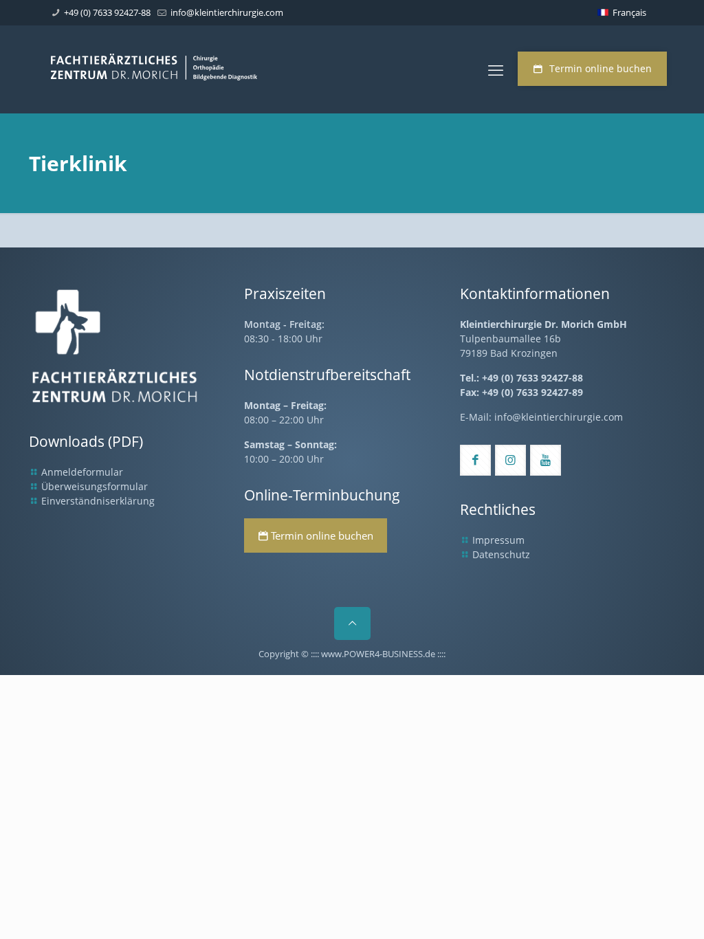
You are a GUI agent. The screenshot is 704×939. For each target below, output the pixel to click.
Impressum (498, 539)
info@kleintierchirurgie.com (226, 12)
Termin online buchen (600, 68)
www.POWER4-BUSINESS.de (378, 654)
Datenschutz (501, 554)
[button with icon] (475, 460)
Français (629, 12)
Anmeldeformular (82, 471)
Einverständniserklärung (98, 500)
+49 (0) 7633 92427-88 (107, 12)
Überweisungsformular (94, 486)
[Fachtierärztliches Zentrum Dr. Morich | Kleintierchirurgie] (154, 69)
